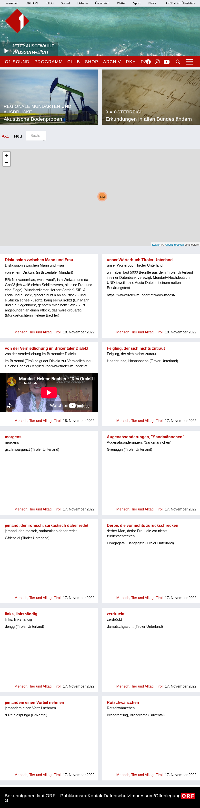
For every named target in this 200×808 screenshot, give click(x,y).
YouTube (167, 62)
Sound (65, 3)
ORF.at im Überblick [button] (180, 3)
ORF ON (32, 3)
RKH (131, 61)
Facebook (148, 61)
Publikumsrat (74, 795)
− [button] (6, 163)
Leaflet (156, 244)
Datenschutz (117, 795)
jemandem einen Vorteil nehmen (34, 702)
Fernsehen (11, 3)
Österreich (102, 3)
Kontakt (96, 795)
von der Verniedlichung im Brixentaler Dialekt (46, 348)
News (152, 3)
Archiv (112, 61)
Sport (137, 3)
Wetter (121, 3)
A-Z (5, 136)
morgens (13, 437)
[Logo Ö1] (17, 21)
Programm (48, 61)
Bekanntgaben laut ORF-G (31, 798)
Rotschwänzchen (123, 702)
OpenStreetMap (174, 244)
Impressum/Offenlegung (155, 795)
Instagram (157, 62)
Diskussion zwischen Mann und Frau (39, 260)
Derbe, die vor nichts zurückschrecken (142, 525)
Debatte (82, 3)
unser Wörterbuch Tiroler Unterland (140, 260)
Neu (18, 136)
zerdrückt (115, 614)
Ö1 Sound (17, 61)
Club (73, 61)
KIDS (50, 3)
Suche (178, 62)
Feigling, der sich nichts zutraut (136, 348)
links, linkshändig (21, 614)
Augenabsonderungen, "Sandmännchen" (145, 437)
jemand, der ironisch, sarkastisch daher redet (46, 525)
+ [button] (6, 155)
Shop (91, 61)
